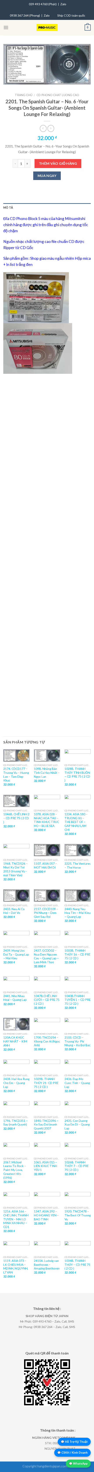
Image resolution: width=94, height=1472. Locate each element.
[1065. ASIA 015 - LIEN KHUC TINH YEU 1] (47, 1149)
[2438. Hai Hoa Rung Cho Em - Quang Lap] (16, 1066)
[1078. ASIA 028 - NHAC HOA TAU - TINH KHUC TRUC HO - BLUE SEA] (47, 801)
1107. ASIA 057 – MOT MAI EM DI (45, 865)
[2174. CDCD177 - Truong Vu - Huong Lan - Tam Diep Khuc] (16, 755)
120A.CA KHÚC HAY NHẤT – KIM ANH (15, 1041)
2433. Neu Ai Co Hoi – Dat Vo (14, 911)
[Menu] (6, 27)
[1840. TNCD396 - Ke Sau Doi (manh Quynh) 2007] (47, 1107)
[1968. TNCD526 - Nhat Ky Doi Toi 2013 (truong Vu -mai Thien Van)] (16, 850)
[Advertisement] (47, 448)
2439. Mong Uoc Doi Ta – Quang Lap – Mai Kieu (16, 954)
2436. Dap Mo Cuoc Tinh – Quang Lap (77, 1082)
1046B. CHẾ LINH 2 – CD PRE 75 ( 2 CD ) (16, 818)
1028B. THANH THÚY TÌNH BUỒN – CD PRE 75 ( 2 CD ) (77, 774)
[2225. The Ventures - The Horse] (77, 850)
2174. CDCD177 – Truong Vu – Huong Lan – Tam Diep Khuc (16, 774)
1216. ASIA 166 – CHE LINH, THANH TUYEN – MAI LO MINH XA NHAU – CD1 (15, 1219)
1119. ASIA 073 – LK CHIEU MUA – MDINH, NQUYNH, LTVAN (15, 1266)
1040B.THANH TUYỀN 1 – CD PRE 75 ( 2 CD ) (77, 999)
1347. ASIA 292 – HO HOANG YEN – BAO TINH (46, 1215)
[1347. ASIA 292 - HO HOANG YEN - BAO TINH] (47, 1198)
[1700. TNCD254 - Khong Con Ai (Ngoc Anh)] (47, 1024)
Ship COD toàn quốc (71, 15)
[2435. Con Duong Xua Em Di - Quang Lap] (77, 1107)
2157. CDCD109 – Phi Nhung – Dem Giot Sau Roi (46, 912)
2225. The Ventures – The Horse (77, 865)
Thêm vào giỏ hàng (58, 163)
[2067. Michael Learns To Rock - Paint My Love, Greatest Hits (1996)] (16, 1149)
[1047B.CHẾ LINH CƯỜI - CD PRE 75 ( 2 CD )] (47, 982)
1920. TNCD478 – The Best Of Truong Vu (77, 1215)
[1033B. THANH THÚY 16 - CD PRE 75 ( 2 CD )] (77, 937)
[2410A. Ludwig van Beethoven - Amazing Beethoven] (47, 1247)
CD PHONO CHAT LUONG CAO (58, 95)
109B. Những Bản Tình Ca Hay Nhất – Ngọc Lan (47, 772)
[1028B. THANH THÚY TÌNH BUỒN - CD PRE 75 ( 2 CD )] (77, 755)
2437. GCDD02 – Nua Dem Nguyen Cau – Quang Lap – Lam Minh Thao (46, 956)
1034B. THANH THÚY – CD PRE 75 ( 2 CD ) (77, 1264)
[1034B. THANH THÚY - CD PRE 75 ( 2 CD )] (77, 1247)
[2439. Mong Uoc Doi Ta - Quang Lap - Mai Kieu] (16, 937)
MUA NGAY (47, 176)
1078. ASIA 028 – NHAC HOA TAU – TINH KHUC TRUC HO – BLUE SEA (46, 820)
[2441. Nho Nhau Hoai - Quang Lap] (16, 982)
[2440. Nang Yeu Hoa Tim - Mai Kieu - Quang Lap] (77, 895)
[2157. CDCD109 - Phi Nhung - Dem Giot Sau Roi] (47, 895)
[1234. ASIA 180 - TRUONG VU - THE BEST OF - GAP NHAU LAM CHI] (77, 801)
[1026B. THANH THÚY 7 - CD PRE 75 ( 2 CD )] (77, 1149)
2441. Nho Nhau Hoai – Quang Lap (15, 998)
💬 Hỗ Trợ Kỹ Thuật (74, 1441)
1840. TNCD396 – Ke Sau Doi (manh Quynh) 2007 (46, 1124)
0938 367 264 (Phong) (25, 15)
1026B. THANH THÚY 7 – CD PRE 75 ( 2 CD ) (76, 1166)
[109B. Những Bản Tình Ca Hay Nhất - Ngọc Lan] (47, 755)
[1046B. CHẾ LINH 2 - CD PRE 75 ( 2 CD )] (16, 801)
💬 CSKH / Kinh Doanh (72, 1452)
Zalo (63, 4)
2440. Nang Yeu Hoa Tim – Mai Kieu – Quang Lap (77, 912)
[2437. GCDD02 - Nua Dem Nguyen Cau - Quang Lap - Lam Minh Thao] (47, 937)
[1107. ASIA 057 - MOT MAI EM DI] (47, 850)
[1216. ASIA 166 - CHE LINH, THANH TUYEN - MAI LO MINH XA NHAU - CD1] (16, 1198)
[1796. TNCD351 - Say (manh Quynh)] (16, 1107)
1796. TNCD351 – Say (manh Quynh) (15, 1122)
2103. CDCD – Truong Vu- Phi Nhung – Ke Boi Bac (77, 1041)
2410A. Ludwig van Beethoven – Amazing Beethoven (47, 1264)
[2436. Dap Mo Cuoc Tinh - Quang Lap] (77, 1066)
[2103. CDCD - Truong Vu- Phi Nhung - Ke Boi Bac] (77, 1024)
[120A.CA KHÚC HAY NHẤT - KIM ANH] (16, 1024)
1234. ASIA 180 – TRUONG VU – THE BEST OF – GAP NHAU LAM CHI (76, 821)
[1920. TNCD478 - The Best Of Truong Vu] (77, 1198)
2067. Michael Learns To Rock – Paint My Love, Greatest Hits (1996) (14, 1169)
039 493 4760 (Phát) (43, 4)
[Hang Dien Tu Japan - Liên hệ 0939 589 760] (47, 27)
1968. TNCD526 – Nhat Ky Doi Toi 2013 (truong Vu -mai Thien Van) (15, 869)
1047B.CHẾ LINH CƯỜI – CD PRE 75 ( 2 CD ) (46, 999)
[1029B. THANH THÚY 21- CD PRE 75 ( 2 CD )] (47, 1066)
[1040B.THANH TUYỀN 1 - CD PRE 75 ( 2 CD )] (77, 982)
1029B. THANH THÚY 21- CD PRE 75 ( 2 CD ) (46, 1082)
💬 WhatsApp (78, 1463)
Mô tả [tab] (8, 207)
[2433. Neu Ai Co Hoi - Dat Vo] (16, 895)
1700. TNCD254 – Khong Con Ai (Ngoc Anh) (47, 1041)
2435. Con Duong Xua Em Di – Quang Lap (77, 1124)
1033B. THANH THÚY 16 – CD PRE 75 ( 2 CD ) (77, 954)
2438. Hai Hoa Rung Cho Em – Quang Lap (16, 1082)
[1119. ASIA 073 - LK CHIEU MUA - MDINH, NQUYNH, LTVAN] (16, 1247)
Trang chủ (23, 95)
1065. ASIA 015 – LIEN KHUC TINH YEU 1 (45, 1166)
